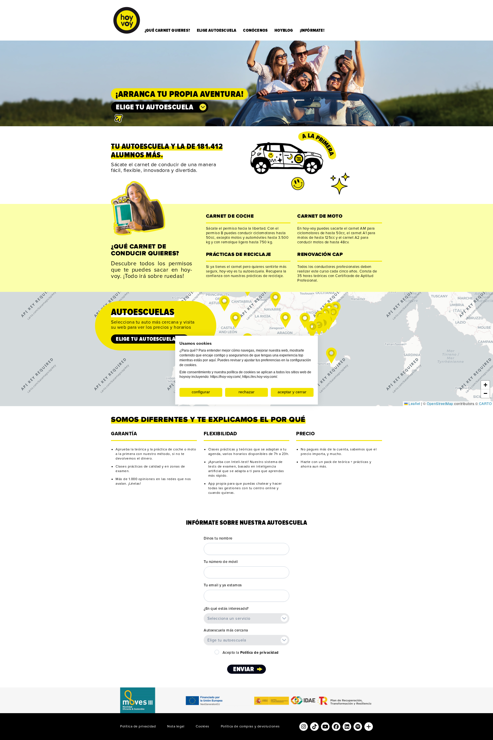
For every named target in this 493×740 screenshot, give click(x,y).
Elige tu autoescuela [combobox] (154, 107)
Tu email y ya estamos (223, 585)
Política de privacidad (138, 726)
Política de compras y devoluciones (250, 726)
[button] (224, 303)
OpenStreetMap (440, 403)
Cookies (202, 726)
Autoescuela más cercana (226, 630)
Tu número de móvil (221, 561)
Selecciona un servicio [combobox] (228, 618)
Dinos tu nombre (218, 538)
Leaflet (414, 403)
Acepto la (251, 652)
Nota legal (175, 726)
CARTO (485, 403)
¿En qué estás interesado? (226, 608)
